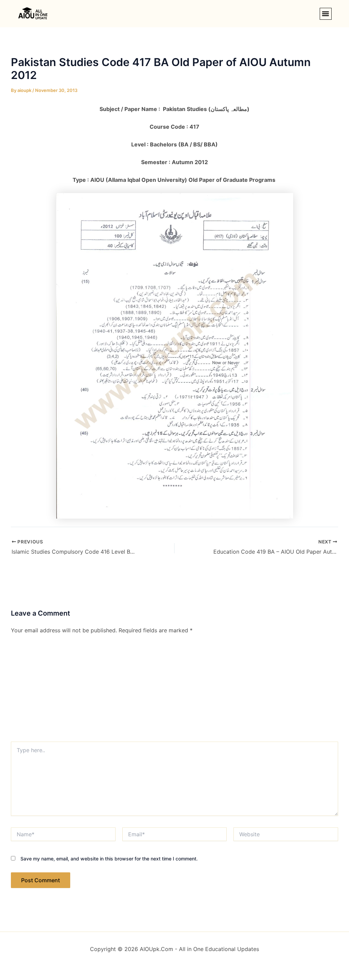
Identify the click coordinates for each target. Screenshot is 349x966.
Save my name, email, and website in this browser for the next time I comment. (109, 858)
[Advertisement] (174, 690)
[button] (326, 14)
